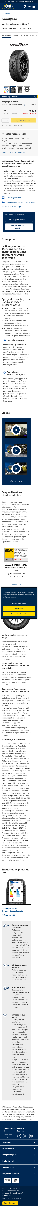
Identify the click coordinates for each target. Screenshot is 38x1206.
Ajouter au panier (23, 120)
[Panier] (29, 6)
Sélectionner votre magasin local (14, 152)
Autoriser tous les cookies (19, 614)
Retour (8, 13)
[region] (19, 603)
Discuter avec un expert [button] (17, 226)
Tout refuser (19, 608)
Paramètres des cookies (19, 603)
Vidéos (16, 35)
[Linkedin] (25, 1136)
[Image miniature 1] (7, 89)
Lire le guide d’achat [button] (17, 220)
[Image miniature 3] (20, 89)
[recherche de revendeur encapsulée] (25, 6)
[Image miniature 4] (27, 89)
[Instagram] (31, 1136)
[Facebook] (19, 1136)
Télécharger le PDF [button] (9, 915)
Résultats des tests (28, 35)
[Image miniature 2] (13, 89)
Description (6, 35)
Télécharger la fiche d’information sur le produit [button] (13, 909)
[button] (34, 6)
